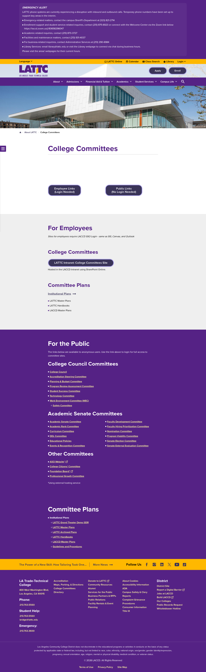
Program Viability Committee (122, 436)
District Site (163, 586)
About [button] (56, 81)
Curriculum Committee (62, 431)
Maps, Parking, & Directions (68, 584)
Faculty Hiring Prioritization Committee (128, 426)
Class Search (152, 61)
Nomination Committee (119, 431)
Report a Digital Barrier (169, 589)
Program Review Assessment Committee (72, 386)
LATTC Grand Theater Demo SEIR (71, 522)
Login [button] (180, 61)
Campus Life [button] (167, 81)
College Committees (65, 588)
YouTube (177, 564)
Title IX (126, 611)
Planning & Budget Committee (66, 381)
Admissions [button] (73, 81)
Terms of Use (86, 667)
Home (20, 132)
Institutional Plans (59, 294)
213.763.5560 (27, 605)
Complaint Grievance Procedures (133, 601)
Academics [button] (122, 81)
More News (100, 564)
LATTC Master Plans (64, 527)
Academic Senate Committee (65, 421)
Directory (59, 592)
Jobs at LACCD (165, 593)
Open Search (183, 82)
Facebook (146, 564)
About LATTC (30, 132)
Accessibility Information (135, 584)
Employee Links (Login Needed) (64, 190)
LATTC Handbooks (63, 537)
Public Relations (96, 599)
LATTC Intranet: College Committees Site (81, 263)
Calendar (134, 61)
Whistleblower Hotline (169, 608)
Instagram (154, 564)
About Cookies (130, 581)
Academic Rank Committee (64, 426)
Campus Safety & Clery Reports (134, 594)
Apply (158, 70)
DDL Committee (58, 436)
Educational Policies (60, 441)
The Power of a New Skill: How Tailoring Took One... (53, 564)
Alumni (92, 588)
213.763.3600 (27, 631)
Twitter (169, 564)
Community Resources (100, 584)
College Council (58, 372)
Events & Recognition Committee (67, 445)
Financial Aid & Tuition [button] (98, 81)
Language (24, 61)
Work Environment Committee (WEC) (69, 400)
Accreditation (61, 581)
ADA (124, 588)
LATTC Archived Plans (65, 532)
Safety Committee (62, 405)
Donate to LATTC (97, 581)
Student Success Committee (65, 391)
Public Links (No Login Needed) (124, 190)
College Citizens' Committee (65, 466)
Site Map (122, 667)
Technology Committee (62, 396)
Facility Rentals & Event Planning (100, 605)
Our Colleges (164, 601)
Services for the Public (100, 592)
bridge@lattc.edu (29, 619)
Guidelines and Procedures (67, 546)
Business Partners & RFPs (102, 596)
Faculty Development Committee (124, 421)
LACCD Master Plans (64, 541)
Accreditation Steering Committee (68, 376)
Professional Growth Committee (67, 476)
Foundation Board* (60, 471)
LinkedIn (162, 564)
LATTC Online (114, 61)
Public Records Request (169, 605)
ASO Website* (57, 461)
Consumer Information (134, 607)
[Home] (52, 71)
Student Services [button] (144, 81)
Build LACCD (164, 597)
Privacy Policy (105, 667)
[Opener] (203, 567)
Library (170, 61)
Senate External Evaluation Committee (128, 445)
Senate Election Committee (121, 441)
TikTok (184, 564)
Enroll (177, 70)
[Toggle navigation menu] (3, 149)
